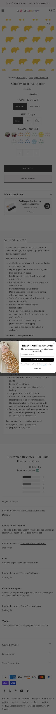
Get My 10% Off (37, 360)
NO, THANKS (37, 368)
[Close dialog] (54, 343)
